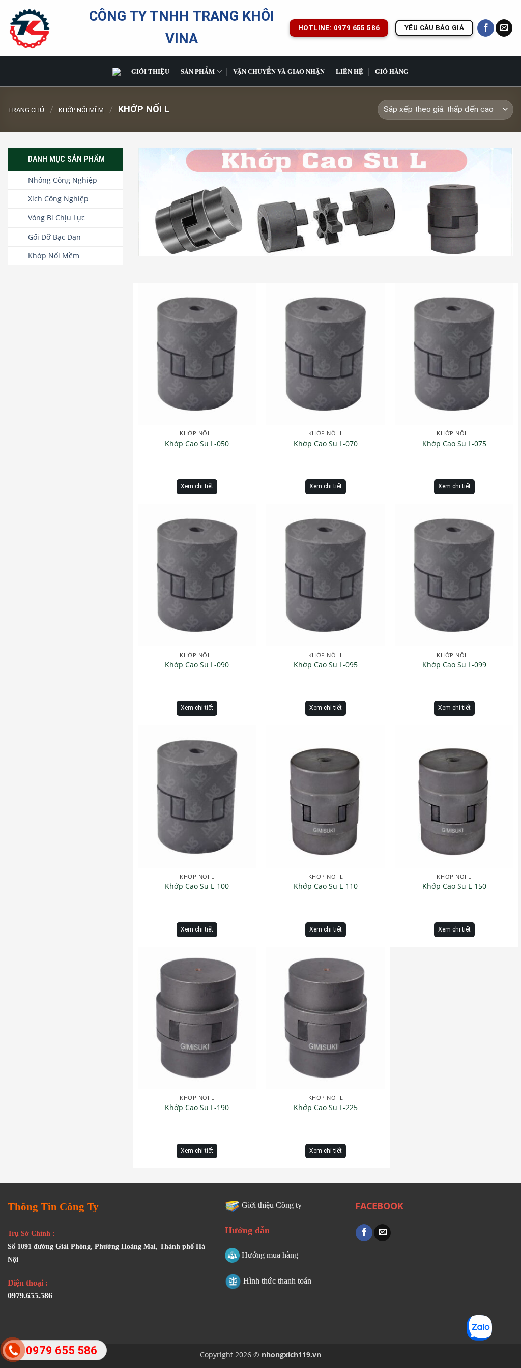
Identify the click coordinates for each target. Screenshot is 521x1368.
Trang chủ (26, 110)
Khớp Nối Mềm (81, 110)
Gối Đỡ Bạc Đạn (54, 237)
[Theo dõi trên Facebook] (485, 28)
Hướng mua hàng (270, 1254)
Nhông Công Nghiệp (62, 180)
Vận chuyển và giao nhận (279, 71)
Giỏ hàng (392, 71)
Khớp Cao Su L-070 (326, 443)
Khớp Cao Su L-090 (197, 665)
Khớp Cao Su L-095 (326, 665)
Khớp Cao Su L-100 (197, 886)
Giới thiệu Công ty (272, 1205)
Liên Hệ (349, 71)
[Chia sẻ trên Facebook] (364, 1232)
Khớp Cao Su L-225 (326, 1107)
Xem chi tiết (197, 486)
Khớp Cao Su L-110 (326, 886)
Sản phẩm (198, 71)
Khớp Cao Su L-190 (197, 1107)
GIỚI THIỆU (150, 71)
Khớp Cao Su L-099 (454, 665)
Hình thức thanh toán (277, 1280)
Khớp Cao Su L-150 (454, 886)
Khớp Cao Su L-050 (197, 443)
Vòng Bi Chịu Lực (56, 217)
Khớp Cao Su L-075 (454, 443)
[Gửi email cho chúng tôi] (504, 28)
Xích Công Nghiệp (58, 198)
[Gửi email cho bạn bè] (382, 1232)
